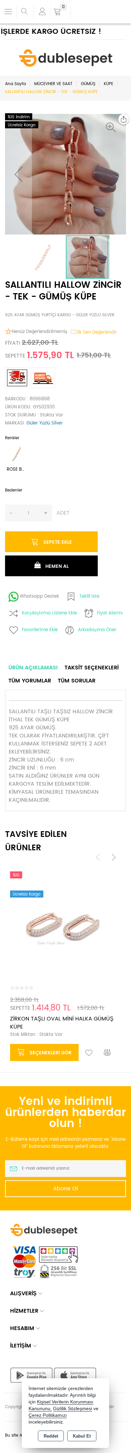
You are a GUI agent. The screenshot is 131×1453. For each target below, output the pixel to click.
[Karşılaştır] (107, 1053)
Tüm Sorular (76, 680)
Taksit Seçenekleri (91, 667)
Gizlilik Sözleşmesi (72, 1408)
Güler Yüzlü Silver (45, 423)
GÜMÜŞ (88, 84)
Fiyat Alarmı (110, 613)
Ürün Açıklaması (33, 667)
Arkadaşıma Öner (97, 630)
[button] (112, 127)
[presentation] (98, 857)
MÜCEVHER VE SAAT (53, 84)
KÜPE (108, 84)
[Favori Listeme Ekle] (89, 1053)
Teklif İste (89, 596)
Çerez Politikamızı (48, 1415)
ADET (63, 513)
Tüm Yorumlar (29, 680)
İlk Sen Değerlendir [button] (97, 332)
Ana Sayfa (15, 84)
